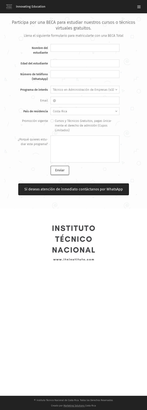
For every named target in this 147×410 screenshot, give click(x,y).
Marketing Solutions (73, 405)
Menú (139, 6)
